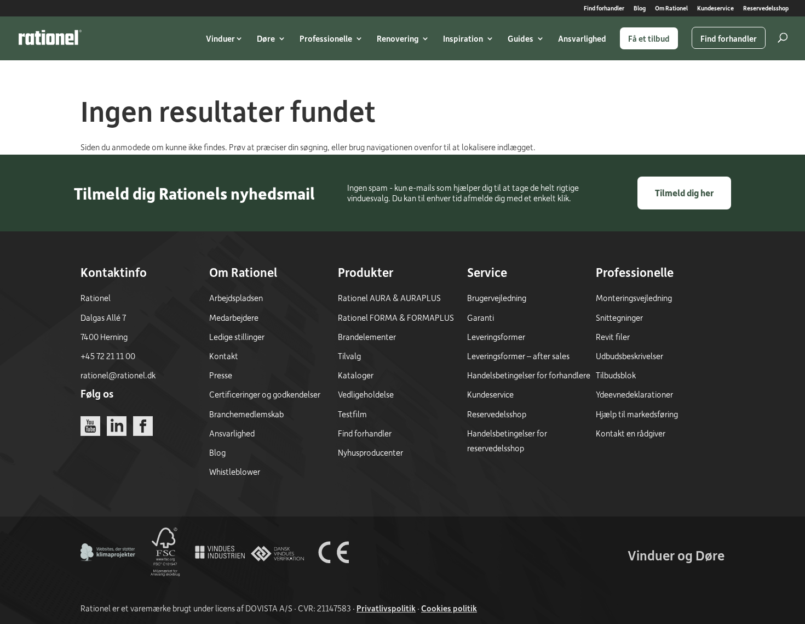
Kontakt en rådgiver (630, 433)
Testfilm (352, 414)
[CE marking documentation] (333, 576)
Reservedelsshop (766, 8)
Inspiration (463, 38)
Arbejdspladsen (236, 297)
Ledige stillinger (236, 336)
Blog (640, 8)
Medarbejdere (233, 317)
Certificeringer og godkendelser (264, 394)
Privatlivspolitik (386, 608)
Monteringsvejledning (634, 297)
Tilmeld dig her (684, 192)
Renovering (397, 38)
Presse (220, 375)
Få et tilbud (649, 38)
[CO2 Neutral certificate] (108, 576)
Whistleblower (234, 471)
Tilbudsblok (616, 375)
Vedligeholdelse (366, 394)
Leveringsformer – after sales (518, 355)
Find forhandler (604, 8)
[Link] (50, 37)
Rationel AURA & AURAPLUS (389, 297)
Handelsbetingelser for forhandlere (528, 375)
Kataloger (355, 375)
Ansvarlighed (582, 38)
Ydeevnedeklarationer (634, 394)
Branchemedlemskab (246, 414)
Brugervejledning (496, 297)
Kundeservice (715, 8)
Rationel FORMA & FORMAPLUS (396, 317)
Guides (520, 38)
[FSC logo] (164, 576)
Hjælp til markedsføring (637, 414)
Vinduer (220, 38)
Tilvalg (349, 355)
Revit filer (613, 336)
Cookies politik (449, 608)
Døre (266, 38)
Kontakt (223, 355)
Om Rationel (671, 8)
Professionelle (326, 38)
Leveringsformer (496, 336)
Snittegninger (619, 317)
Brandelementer (367, 336)
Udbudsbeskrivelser (629, 355)
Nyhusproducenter (370, 452)
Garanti (480, 317)
